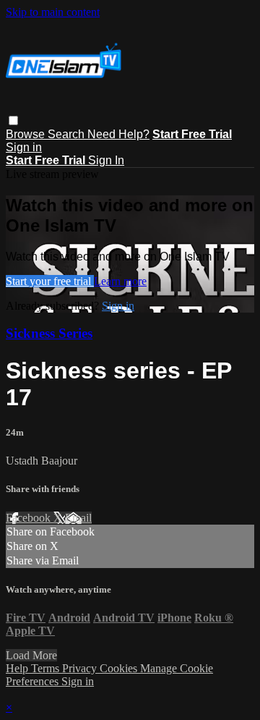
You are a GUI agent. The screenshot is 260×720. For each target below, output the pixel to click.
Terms (46, 668)
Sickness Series (49, 333)
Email (78, 518)
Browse (27, 134)
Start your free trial (50, 281)
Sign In (106, 160)
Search (67, 134)
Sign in (24, 147)
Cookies (120, 668)
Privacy (81, 668)
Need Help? (118, 134)
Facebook (29, 518)
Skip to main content (53, 12)
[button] (13, 120)
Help (18, 668)
